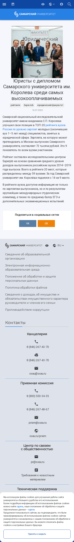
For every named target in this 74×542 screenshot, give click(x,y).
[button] (52, 4)
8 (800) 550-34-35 (38, 396)
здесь (20, 506)
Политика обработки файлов (26, 287)
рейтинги (15, 105)
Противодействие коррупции (27, 309)
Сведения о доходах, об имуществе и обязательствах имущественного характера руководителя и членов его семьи (36, 298)
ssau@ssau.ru (37, 373)
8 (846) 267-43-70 (38, 347)
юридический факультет (50, 105)
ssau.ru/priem (37, 436)
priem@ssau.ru (38, 422)
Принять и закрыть (37, 534)
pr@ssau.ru (37, 462)
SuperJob (29, 105)
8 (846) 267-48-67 (38, 409)
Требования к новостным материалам (37, 477)
